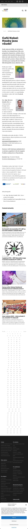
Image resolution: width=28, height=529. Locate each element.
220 (14, 417)
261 (20, 432)
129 (20, 379)
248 (11, 429)
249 (14, 429)
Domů (4, 31)
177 (14, 399)
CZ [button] (2, 1)
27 (14, 339)
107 (14, 371)
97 (14, 367)
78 (16, 359)
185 (8, 403)
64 (19, 353)
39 (19, 343)
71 (11, 357)
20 (8, 337)
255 (17, 431)
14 (7, 335)
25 (8, 339)
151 (11, 389)
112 (14, 373)
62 (14, 353)
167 (14, 395)
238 (7, 425)
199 (20, 407)
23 (16, 337)
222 (20, 417)
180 (8, 401)
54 (19, 349)
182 (14, 401)
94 (19, 365)
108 (17, 371)
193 (17, 405)
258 (11, 432)
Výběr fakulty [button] (4, 5)
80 (8, 361)
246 (19, 427)
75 (8, 359)
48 (16, 347)
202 (15, 409)
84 (19, 361)
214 (11, 415)
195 (7, 407)
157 (14, 391)
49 (19, 347)
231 (17, 421)
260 (17, 432)
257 (7, 432)
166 (11, 395)
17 (15, 335)
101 (11, 369)
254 (14, 431)
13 (20, 333)
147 (14, 387)
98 (16, 367)
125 (8, 379)
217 (20, 415)
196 (11, 407)
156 (11, 391)
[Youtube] (22, 1)
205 (12, 411)
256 (20, 431)
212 (20, 413)
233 (7, 423)
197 (14, 407)
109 (20, 371)
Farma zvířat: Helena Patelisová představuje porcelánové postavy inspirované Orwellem (13, 288)
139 (20, 383)
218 (7, 417)
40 (8, 345)
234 (11, 423)
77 (14, 359)
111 (11, 373)
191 (11, 405)
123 (17, 377)
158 (17, 391)
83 (16, 361)
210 (14, 413)
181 (11, 401)
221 (17, 417)
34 (19, 341)
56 (11, 351)
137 (14, 383)
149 (20, 387)
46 (11, 347)
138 (17, 383)
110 (8, 373)
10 (12, 333)
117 (14, 375)
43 (16, 345)
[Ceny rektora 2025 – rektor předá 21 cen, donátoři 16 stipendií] (14, 307)
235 (14, 423)
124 (20, 377)
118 (17, 375)
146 (11, 387)
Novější (3, 331)
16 (12, 335)
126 (11, 379)
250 (17, 429)
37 (14, 343)
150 (8, 389)
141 (11, 385)
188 (17, 403)
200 (9, 409)
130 (8, 381)
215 (14, 415)
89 (19, 363)
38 (16, 343)
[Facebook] (17, 1)
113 (17, 373)
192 (14, 405)
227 (20, 419)
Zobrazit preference (14, 525)
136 (11, 383)
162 (14, 393)
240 (14, 425)
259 (14, 432)
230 (14, 421)
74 (19, 357)
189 (20, 403)
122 (14, 377)
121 (11, 377)
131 (11, 381)
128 (17, 379)
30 (8, 341)
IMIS (9, 1)
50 (8, 349)
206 (15, 411)
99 (19, 367)
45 (8, 347)
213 (8, 415)
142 (14, 385)
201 (12, 409)
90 (8, 365)
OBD (6, 1)
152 (14, 389)
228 (7, 421)
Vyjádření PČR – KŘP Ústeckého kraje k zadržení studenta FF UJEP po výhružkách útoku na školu (14, 259)
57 (14, 351)
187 (14, 403)
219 (11, 417)
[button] (26, 505)
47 (14, 347)
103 (17, 369)
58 (16, 351)
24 (19, 337)
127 (14, 379)
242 (20, 425)
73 (16, 357)
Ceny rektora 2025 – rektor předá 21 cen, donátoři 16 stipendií (13, 317)
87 (14, 363)
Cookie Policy (14, 527)
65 (8, 355)
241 (17, 425)
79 (19, 359)
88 (16, 363)
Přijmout (14, 518)
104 (20, 369)
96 (11, 367)
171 (11, 397)
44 (19, 345)
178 (17, 399)
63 (16, 353)
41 (11, 345)
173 (17, 397)
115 (8, 375)
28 (16, 339)
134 (20, 381)
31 (11, 341)
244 (12, 427)
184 (20, 401)
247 (7, 429)
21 (11, 337)
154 (20, 389)
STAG (12, 1)
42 (14, 345)
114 (20, 373)
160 (8, 393)
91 (11, 365)
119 (20, 375)
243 (9, 427)
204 (9, 411)
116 (11, 375)
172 (14, 397)
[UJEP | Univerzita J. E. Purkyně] (5, 10)
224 (11, 419)
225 (14, 419)
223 (7, 419)
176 (11, 399)
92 (14, 365)
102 (14, 369)
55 (8, 351)
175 (8, 399)
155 (8, 391)
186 (11, 403)
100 (8, 369)
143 (17, 385)
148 (17, 387)
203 (19, 409)
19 (20, 335)
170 (8, 397)
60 (8, 353)
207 (19, 411)
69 (19, 355)
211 (17, 413)
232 (20, 421)
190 (8, 405)
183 (17, 401)
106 (11, 371)
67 (14, 355)
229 (11, 421)
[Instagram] (20, 1)
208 (8, 413)
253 (11, 431)
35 (8, 343)
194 (20, 405)
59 (19, 351)
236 (17, 423)
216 (17, 415)
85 (8, 363)
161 (11, 393)
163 (17, 393)
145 (7, 387)
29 (19, 339)
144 (20, 385)
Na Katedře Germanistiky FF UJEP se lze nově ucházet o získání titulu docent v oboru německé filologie (14, 230)
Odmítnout (14, 521)
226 (17, 419)
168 (17, 395)
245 (15, 427)
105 (7, 371)
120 (8, 377)
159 (20, 391)
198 (17, 407)
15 (10, 335)
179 (20, 399)
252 (7, 431)
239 (11, 425)
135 (8, 383)
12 (17, 333)
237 (20, 423)
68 (16, 355)
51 (11, 349)
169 (20, 395)
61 (11, 353)
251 (20, 429)
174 (20, 397)
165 (7, 395)
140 (8, 385)
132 (14, 381)
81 (11, 361)
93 (16, 365)
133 (17, 381)
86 (11, 363)
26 (11, 339)
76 (11, 359)
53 (16, 349)
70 (8, 357)
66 (11, 355)
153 (17, 389)
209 (11, 413)
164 (20, 393)
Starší (25, 331)
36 (11, 343)
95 (8, 367)
